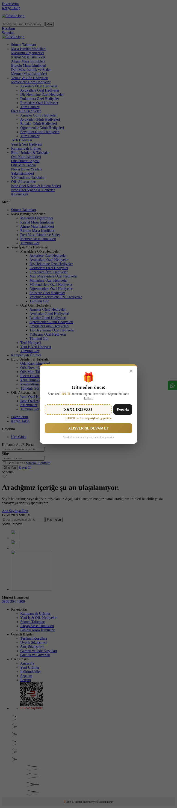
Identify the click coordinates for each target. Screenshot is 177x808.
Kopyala (123, 409)
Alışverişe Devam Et (88, 428)
